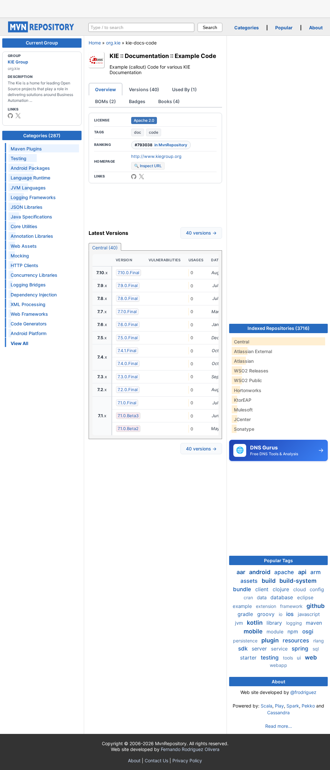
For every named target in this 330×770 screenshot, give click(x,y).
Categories (246, 27)
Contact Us (156, 760)
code (153, 132)
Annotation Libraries (32, 236)
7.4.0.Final (128, 363)
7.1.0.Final (127, 402)
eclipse (305, 597)
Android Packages (30, 168)
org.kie (113, 42)
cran (249, 597)
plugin (270, 640)
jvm (239, 623)
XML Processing (28, 304)
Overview (105, 89)
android (260, 572)
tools (288, 657)
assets (249, 581)
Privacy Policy (187, 760)
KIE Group (18, 61)
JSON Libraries (27, 207)
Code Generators (29, 323)
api (303, 572)
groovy (266, 614)
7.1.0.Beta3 (128, 415)
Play (279, 705)
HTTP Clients (24, 265)
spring (301, 648)
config (317, 589)
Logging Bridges (28, 284)
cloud (300, 589)
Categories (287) (42, 135)
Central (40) (105, 247)
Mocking (20, 255)
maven (314, 623)
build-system (297, 580)
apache (285, 572)
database (282, 597)
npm (293, 631)
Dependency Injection (34, 294)
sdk (243, 648)
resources (297, 640)
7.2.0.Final (128, 389)
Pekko (308, 705)
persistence (246, 640)
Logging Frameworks (33, 197)
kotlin (255, 622)
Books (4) (169, 101)
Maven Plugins (26, 148)
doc (137, 132)
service (280, 649)
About (316, 27)
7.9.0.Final (128, 285)
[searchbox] (141, 27)
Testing (18, 158)
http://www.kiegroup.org (156, 156)
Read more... (278, 726)
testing (270, 657)
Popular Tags (278, 560)
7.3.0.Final (128, 376)
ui (299, 658)
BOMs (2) (105, 101)
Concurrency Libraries (34, 275)
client (262, 589)
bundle (243, 589)
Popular (284, 27)
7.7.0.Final (127, 311)
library (275, 623)
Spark (292, 705)
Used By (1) (184, 89)
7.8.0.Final (128, 298)
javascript (309, 614)
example (243, 606)
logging (294, 623)
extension (266, 606)
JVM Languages (28, 187)
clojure (282, 589)
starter (249, 657)
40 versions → (201, 233)
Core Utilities (24, 226)
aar (242, 572)
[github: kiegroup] (10, 115)
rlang (318, 640)
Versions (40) (144, 89)
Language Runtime (30, 177)
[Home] (42, 31)
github (315, 605)
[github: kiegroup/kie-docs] (133, 176)
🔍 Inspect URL (148, 165)
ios (290, 614)
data (262, 597)
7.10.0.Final (128, 272)
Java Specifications (31, 216)
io (281, 614)
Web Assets (24, 246)
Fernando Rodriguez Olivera (190, 749)
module (276, 632)
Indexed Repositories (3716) (279, 328)
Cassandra (278, 712)
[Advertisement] (165, 8)
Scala (266, 705)
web (311, 657)
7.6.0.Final (128, 324)
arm (315, 572)
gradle (246, 614)
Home (95, 42)
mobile (254, 631)
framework (292, 606)
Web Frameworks (29, 314)
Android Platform (28, 333)
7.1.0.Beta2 (128, 428)
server (260, 648)
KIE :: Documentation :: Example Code (163, 55)
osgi (307, 631)
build (269, 580)
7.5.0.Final (128, 337)
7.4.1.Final (127, 350)
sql (316, 648)
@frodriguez (303, 692)
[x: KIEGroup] (18, 115)
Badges (137, 101)
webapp (278, 665)
